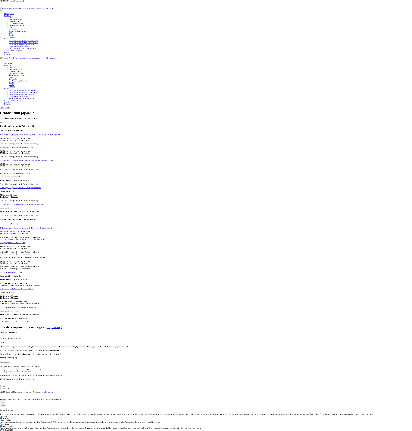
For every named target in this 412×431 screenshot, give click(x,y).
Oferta (6, 39)
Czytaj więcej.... (57, 399)
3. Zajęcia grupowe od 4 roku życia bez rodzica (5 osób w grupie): (22, 257)
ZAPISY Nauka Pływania (13, 50)
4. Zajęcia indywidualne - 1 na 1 (11, 272)
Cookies (11, 35)
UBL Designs (48, 392)
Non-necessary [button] (5, 424)
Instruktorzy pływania (16, 23)
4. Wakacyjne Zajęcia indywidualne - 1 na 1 (15, 173)
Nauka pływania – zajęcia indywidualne (22, 48)
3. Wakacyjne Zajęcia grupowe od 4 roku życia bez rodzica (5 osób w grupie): (26, 160)
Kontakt (7, 54)
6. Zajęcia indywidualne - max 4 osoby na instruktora (18, 307)
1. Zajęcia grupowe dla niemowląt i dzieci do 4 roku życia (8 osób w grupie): (26, 228)
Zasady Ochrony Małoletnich (18, 31)
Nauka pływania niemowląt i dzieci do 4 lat (23, 43)
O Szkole (7, 16)
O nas (11, 18)
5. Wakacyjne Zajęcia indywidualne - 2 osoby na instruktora (20, 188)
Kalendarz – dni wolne (16, 25)
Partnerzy (12, 37)
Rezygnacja (13, 29)
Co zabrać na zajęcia (16, 19)
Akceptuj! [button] (48, 399)
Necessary (6, 418)
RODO (11, 33)
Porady (11, 27)
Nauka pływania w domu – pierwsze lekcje (23, 41)
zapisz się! (54, 327)
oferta (32, 379)
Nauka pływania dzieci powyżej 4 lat (21, 45)
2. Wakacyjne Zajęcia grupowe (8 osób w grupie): (17, 147)
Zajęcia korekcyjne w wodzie (19, 46)
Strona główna (9, 14)
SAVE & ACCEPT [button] (6, 430)
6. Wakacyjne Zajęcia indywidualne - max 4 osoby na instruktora (22, 204)
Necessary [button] (3, 416)
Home (2, 108)
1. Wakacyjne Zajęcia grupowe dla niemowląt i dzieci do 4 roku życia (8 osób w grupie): (30, 134)
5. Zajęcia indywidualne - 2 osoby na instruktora (16, 289)
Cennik (6, 52)
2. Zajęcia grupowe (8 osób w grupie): (13, 243)
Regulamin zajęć (14, 21)
